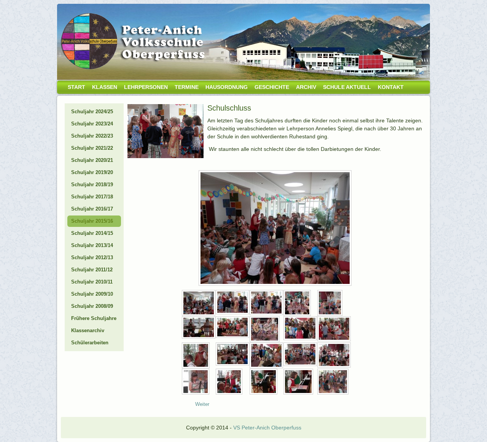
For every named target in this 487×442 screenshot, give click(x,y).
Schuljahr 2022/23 (92, 136)
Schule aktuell (347, 87)
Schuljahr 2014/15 (92, 233)
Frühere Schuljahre (93, 318)
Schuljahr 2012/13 (92, 257)
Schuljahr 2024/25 (92, 111)
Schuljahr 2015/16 (92, 221)
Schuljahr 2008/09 (92, 306)
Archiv (306, 87)
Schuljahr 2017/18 (92, 197)
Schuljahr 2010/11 (92, 282)
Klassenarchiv (87, 330)
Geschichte (272, 87)
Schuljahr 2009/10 (92, 294)
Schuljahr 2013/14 (92, 245)
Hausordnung (226, 87)
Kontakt (391, 87)
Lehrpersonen (146, 87)
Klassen (104, 87)
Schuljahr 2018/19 (92, 184)
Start (76, 87)
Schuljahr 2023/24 (92, 124)
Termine (187, 87)
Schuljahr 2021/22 (92, 148)
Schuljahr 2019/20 (92, 172)
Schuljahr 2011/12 (92, 269)
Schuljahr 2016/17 (92, 209)
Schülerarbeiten (89, 342)
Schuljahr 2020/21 (92, 160)
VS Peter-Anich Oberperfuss (267, 428)
